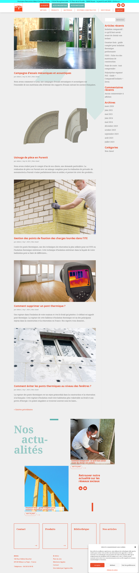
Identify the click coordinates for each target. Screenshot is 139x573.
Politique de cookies (112, 570)
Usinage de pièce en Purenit (31, 157)
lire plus (76, 467)
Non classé (35, 77)
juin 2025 (109, 110)
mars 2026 (109, 106)
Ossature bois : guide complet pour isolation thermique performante (40, 509)
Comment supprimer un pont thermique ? (40, 306)
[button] (135, 547)
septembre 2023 (112, 134)
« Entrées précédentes (23, 409)
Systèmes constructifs (86, 10)
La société (44, 5)
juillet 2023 (109, 142)
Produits (55, 10)
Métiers (43, 10)
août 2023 (109, 138)
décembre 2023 (111, 126)
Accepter (97, 565)
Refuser (112, 565)
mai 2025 (109, 114)
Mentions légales (59, 562)
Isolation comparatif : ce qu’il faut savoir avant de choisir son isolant (88, 462)
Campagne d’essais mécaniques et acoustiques (42, 73)
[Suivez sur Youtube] (123, 5)
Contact (119, 10)
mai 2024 (109, 122)
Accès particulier (77, 5)
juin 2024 (109, 118)
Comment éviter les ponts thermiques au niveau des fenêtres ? (52, 386)
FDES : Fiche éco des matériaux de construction (113, 58)
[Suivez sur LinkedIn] (118, 5)
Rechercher (120, 20)
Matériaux (68, 10)
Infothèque (105, 10)
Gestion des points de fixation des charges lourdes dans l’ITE (51, 238)
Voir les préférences (128, 565)
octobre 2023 (110, 130)
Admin (19, 77)
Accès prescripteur (60, 5)
